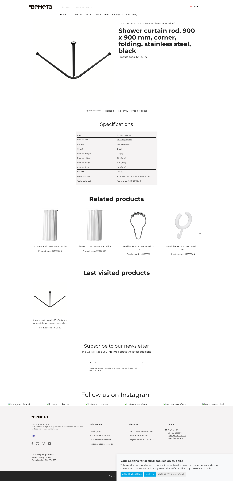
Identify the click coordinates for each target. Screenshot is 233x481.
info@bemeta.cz (175, 438)
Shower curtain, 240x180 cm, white (50, 246)
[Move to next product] (200, 233)
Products (64, 14)
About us (78, 14)
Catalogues (117, 14)
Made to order (103, 14)
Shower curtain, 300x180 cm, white (94, 246)
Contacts (89, 14)
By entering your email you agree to (113, 369)
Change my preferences (171, 474)
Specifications (93, 110)
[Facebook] (32, 443)
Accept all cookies (132, 474)
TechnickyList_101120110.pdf (129, 181)
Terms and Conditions (100, 435)
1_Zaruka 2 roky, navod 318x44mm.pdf (133, 176)
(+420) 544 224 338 (177, 435)
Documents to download (141, 431)
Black (119, 149)
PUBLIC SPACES (145, 23)
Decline (150, 474)
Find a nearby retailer (42, 457)
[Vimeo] (43, 443)
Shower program (124, 140)
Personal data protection (101, 444)
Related (109, 111)
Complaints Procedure (100, 440)
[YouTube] (49, 443)
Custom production (138, 435)
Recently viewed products (132, 111)
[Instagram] (37, 443)
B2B (128, 14)
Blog (134, 14)
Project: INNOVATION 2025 (141, 440)
